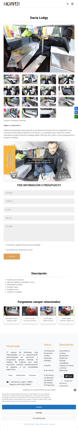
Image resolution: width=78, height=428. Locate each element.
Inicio (10, 375)
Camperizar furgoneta (49, 352)
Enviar (69, 376)
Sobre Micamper (48, 357)
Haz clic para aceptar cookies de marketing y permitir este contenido (39, 161)
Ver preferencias (39, 418)
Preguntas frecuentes (49, 386)
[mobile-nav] (72, 3)
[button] (75, 390)
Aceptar (39, 407)
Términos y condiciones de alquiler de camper (49, 379)
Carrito (48, 365)
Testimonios (20, 375)
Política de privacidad (41, 424)
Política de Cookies (28, 424)
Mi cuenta (49, 370)
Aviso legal (52, 424)
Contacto (32, 375)
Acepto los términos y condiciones (65, 383)
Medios (48, 361)
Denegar (39, 413)
